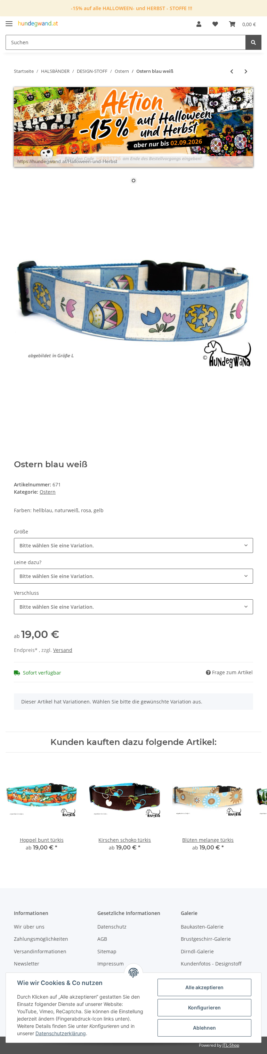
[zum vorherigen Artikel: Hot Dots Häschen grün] (232, 71)
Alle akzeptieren (204, 987)
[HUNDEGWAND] (38, 24)
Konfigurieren (204, 1007)
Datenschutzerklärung (60, 1033)
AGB (102, 939)
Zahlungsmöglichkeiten (41, 939)
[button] (199, 24)
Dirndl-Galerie (197, 951)
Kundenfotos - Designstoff (211, 963)
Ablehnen (204, 1028)
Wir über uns (29, 926)
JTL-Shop (230, 1045)
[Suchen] (253, 42)
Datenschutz (112, 926)
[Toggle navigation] (9, 20)
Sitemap (106, 951)
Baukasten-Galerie (202, 926)
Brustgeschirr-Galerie (206, 939)
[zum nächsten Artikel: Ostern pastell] (246, 71)
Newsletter (26, 963)
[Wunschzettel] (215, 24)
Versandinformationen (40, 951)
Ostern (48, 491)
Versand (62, 650)
